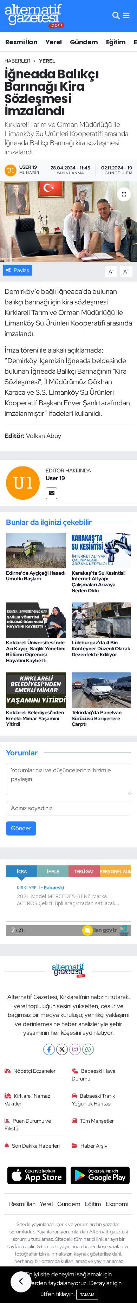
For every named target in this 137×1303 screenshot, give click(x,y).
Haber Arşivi (94, 1145)
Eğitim (115, 42)
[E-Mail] (51, 493)
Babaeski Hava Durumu (94, 1074)
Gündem (84, 42)
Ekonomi (117, 1204)
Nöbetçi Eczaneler (34, 1071)
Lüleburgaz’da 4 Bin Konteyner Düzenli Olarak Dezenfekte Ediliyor (101, 648)
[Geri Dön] (21, 1281)
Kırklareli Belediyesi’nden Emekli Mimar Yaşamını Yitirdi (35, 718)
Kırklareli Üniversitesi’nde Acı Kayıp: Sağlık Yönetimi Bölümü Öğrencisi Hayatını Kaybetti (35, 651)
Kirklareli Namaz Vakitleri (28, 1099)
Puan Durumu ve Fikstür (28, 1124)
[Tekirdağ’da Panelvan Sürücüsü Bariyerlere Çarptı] (101, 690)
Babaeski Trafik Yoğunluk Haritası (93, 1099)
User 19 (55, 478)
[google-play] (100, 1176)
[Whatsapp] (88, 1049)
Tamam (87, 1294)
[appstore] (37, 1176)
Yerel (54, 42)
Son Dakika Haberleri (36, 1145)
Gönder (21, 828)
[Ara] (116, 16)
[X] (62, 1049)
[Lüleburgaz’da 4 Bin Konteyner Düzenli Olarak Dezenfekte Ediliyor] (101, 620)
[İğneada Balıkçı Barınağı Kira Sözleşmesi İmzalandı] (68, 221)
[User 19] (23, 482)
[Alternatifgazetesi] (35, 16)
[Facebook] (49, 1049)
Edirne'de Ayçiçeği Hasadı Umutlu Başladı (35, 576)
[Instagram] (75, 1049)
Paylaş (21, 270)
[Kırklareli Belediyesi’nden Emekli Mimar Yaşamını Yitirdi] (36, 690)
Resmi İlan (21, 42)
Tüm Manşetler (97, 1120)
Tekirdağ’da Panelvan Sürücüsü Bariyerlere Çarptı (97, 718)
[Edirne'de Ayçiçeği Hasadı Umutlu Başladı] (36, 550)
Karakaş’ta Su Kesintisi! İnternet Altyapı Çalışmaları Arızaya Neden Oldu (98, 582)
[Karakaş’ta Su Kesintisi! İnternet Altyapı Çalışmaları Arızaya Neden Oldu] (101, 550)
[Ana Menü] (126, 16)
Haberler (17, 61)
